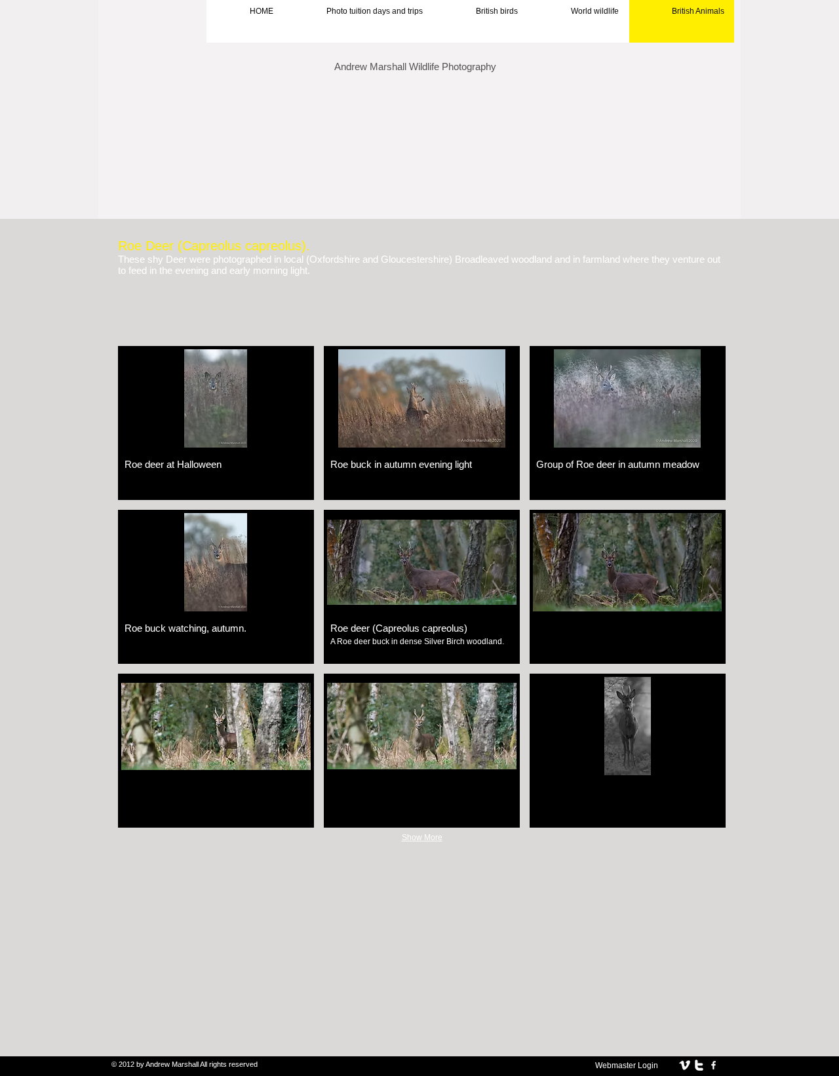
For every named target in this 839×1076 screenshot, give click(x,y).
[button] (216, 423)
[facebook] (713, 1065)
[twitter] (699, 1065)
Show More (422, 837)
